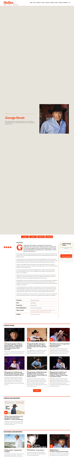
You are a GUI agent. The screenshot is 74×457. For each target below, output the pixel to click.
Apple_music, (52, 310)
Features (41, 237)
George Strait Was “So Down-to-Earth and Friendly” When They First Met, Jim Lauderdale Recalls (36, 346)
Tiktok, (40, 310)
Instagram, (37, 310)
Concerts (49, 237)
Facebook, (33, 310)
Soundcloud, (36, 311)
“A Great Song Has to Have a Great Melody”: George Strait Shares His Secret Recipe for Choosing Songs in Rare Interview (13, 346)
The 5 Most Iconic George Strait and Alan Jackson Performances (60, 345)
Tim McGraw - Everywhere (35, 450)
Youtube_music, (47, 311)
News (25, 237)
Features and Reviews (13, 432)
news (31, 2)
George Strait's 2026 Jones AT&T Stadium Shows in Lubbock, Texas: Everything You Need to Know (58, 374)
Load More (37, 390)
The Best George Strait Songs (59, 451)
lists (34, 2)
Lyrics (33, 237)
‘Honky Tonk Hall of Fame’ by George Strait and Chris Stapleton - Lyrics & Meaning (13, 418)
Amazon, (47, 310)
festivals (38, 2)
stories (60, 2)
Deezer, (32, 311)
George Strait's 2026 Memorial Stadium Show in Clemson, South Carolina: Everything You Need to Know (37, 374)
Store (43, 2)
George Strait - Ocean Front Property (13, 451)
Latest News (9, 325)
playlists (47, 2)
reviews (52, 2)
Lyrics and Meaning (12, 398)
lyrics (56, 2)
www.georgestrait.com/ (35, 314)
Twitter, (43, 310)
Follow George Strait (66, 256)
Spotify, (40, 311)
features (65, 2)
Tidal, (43, 311)
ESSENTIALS (54, 450)
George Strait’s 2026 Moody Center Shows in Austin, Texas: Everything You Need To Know (14, 374)
